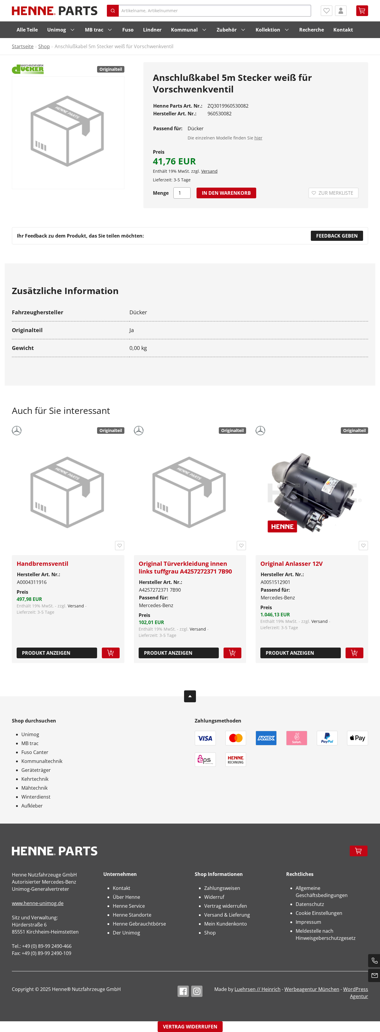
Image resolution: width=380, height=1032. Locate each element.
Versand (209, 171)
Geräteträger (36, 770)
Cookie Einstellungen (319, 913)
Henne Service (129, 906)
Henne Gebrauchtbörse (139, 924)
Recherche (311, 29)
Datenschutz (310, 904)
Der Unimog (126, 932)
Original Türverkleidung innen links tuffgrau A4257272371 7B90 (185, 567)
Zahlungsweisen (222, 888)
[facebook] (183, 991)
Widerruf (214, 897)
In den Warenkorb (226, 193)
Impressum (308, 922)
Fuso (128, 29)
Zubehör (227, 29)
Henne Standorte (132, 915)
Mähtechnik (34, 788)
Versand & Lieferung (227, 915)
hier (258, 138)
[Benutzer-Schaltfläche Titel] (341, 10)
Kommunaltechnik (41, 761)
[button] (111, 653)
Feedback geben (337, 236)
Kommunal (184, 29)
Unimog (56, 29)
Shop (44, 46)
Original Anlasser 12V (291, 564)
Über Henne (126, 897)
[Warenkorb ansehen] (362, 10)
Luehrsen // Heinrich (258, 989)
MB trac (94, 29)
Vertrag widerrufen (225, 906)
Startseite (23, 46)
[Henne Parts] (54, 10)
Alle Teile (27, 29)
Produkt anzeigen (46, 653)
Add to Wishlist (119, 545)
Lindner (152, 29)
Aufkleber (32, 805)
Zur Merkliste (336, 193)
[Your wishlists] (326, 10)
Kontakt (343, 29)
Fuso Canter (34, 752)
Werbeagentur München (311, 989)
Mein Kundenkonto (225, 924)
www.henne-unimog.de (38, 903)
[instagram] (196, 991)
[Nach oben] (190, 696)
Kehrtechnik (34, 779)
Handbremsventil (42, 564)
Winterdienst (35, 797)
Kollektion (268, 29)
